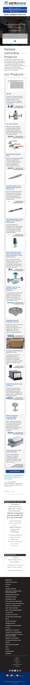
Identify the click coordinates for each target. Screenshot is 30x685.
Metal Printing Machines (13, 601)
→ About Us (16, 659)
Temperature (9, 651)
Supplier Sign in (15, 11)
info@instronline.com (19, 494)
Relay (7, 619)
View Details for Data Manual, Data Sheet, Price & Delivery (17, 107)
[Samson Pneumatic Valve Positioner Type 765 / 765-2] (15, 348)
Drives (7, 642)
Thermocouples (10, 589)
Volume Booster (10, 621)
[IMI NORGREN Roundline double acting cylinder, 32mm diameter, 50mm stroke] (15, 183)
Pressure (8, 653)
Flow (7, 649)
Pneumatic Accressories (13, 632)
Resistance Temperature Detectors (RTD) (13, 591)
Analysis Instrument (12, 644)
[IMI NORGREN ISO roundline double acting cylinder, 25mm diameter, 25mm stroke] (15, 217)
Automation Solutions (13, 640)
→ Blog (16, 662)
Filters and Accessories (13, 616)
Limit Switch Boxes (11, 608)
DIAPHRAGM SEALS (10, 597)
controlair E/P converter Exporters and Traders (15, 566)
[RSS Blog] (8, 676)
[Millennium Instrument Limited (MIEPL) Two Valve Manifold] (15, 121)
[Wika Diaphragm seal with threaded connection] (15, 318)
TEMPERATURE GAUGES (12, 594)
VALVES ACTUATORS (11, 614)
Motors (8, 584)
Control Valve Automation (14, 603)
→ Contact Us (16, 661)
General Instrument (12, 638)
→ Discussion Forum (16, 664)
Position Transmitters (13, 605)
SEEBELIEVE (8, 580)
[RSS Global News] (20, 676)
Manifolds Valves (11, 582)
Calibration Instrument (13, 625)
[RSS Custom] (13, 676)
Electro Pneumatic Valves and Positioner (13, 635)
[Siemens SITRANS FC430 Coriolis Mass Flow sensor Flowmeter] (15, 285)
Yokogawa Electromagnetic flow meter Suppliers (15, 560)
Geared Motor (10, 623)
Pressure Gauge (10, 599)
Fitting (7, 627)
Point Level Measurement (13, 610)
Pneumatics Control (12, 630)
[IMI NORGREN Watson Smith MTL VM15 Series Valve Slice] (15, 448)
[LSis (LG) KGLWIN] (15, 91)
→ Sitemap (16, 666)
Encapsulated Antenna (15, 570)
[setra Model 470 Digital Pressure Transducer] (15, 381)
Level (7, 647)
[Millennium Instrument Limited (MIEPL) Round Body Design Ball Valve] (15, 152)
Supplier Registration (16, 8)
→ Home (16, 657)
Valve (7, 586)
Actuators (9, 612)
